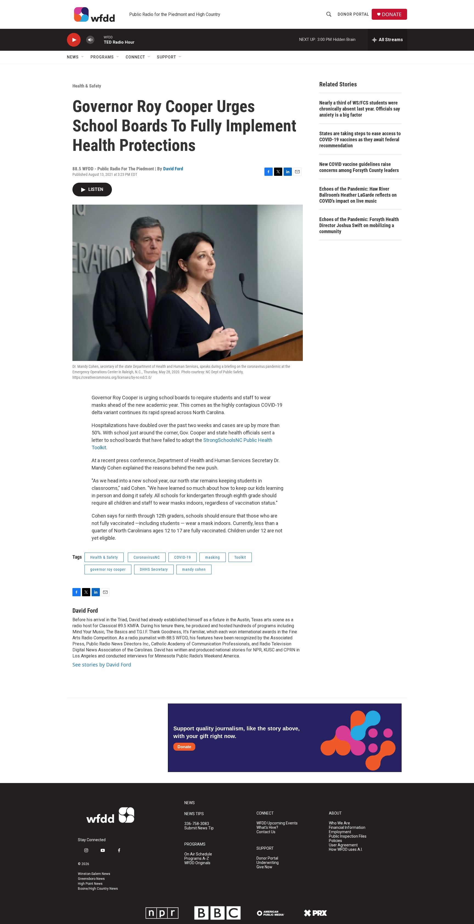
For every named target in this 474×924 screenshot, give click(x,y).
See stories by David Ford (101, 664)
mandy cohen (194, 569)
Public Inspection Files (347, 836)
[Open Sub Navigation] (83, 57)
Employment (340, 832)
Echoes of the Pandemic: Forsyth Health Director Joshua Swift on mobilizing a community (359, 225)
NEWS (189, 803)
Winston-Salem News (94, 874)
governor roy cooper (108, 569)
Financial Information (347, 828)
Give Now (264, 867)
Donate (184, 746)
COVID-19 (182, 557)
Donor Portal (353, 14)
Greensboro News (91, 879)
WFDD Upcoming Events (277, 823)
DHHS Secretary (154, 569)
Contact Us (265, 832)
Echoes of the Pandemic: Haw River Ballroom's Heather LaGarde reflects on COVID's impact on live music (358, 195)
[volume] (90, 40)
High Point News (90, 884)
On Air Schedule (198, 854)
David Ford (173, 168)
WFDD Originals (197, 863)
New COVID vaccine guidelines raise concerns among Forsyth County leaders (359, 167)
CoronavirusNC (147, 557)
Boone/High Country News (98, 889)
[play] (73, 40)
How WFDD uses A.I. (346, 849)
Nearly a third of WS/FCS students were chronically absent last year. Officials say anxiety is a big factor (359, 109)
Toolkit (240, 557)
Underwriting (267, 863)
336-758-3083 (196, 824)
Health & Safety (86, 86)
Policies (335, 841)
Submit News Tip (199, 828)
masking (212, 557)
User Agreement (343, 845)
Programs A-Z (196, 859)
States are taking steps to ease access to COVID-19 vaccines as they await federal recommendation (360, 139)
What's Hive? (267, 828)
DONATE (392, 14)
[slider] (99, 40)
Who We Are (339, 823)
